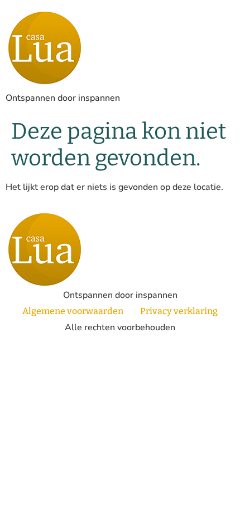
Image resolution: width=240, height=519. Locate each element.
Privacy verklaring (179, 311)
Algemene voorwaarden (72, 311)
